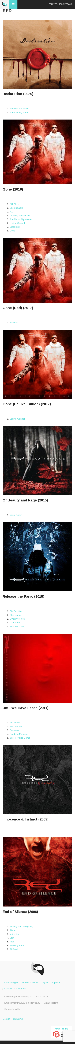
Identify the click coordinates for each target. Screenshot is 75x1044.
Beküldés (21, 988)
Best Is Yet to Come (20, 738)
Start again (15, 615)
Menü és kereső (13, 4)
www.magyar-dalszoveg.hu (18, 996)
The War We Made (19, 108)
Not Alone (15, 722)
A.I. (11, 211)
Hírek (35, 982)
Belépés (53, 4)
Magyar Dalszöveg (4, 4)
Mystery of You (17, 619)
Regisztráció (65, 4)
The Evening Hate (19, 112)
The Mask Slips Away (21, 219)
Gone (12, 230)
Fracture (14, 322)
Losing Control (17, 223)
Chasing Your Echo (20, 215)
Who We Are (16, 726)
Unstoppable (16, 208)
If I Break (14, 949)
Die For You (16, 611)
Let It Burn (15, 622)
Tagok (45, 982)
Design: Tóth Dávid (13, 1019)
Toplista (56, 982)
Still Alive (14, 204)
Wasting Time (17, 945)
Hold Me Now (17, 626)
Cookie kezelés (12, 1009)
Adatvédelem (51, 1003)
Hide (12, 941)
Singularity (15, 227)
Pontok (25, 982)
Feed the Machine (19, 734)
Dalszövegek (11, 982)
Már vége (14, 934)
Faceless (14, 730)
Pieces (13, 930)
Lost (12, 938)
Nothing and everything (21, 926)
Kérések (8, 988)
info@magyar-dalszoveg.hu (25, 1003)
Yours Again (16, 515)
